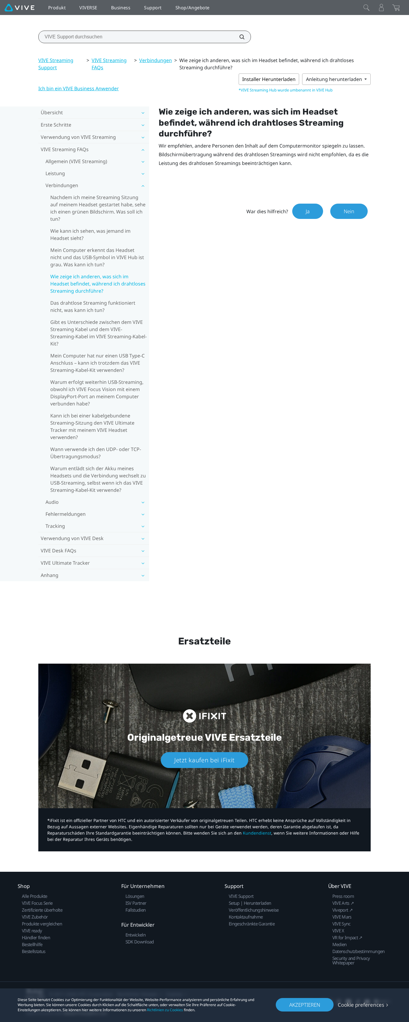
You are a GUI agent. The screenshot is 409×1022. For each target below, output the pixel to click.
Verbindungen (155, 60)
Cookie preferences (361, 1004)
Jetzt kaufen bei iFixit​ (204, 760)
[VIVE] (19, 7)
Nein (349, 211)
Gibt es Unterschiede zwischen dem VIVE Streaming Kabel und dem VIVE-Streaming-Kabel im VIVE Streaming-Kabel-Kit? (98, 333)
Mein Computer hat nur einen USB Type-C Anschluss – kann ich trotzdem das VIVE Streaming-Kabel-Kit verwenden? (97, 362)
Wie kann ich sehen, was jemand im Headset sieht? (90, 234)
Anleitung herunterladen (334, 79)
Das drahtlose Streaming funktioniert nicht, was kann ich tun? (92, 306)
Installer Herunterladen (269, 79)
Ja (308, 211)
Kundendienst (257, 833)
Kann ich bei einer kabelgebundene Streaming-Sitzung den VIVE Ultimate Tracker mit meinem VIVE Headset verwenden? (92, 426)
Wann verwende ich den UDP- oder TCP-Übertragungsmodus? (95, 453)
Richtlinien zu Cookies (165, 1009)
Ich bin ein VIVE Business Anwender (78, 88)
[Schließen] (366, 7)
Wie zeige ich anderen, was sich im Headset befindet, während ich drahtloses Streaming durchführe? (98, 283)
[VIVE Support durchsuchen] (239, 37)
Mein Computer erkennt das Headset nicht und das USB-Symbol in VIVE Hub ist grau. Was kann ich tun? (97, 257)
